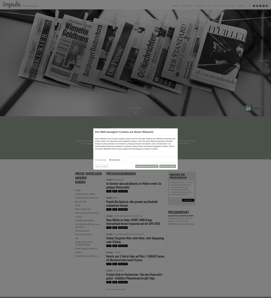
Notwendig (101, 160)
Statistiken (116, 160)
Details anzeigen (101, 166)
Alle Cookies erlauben (167, 166)
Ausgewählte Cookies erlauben (147, 166)
